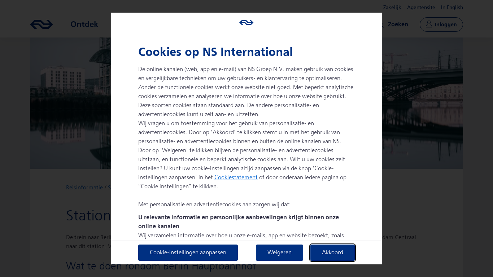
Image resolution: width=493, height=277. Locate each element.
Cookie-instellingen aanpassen (188, 252)
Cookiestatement (236, 177)
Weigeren (279, 252)
